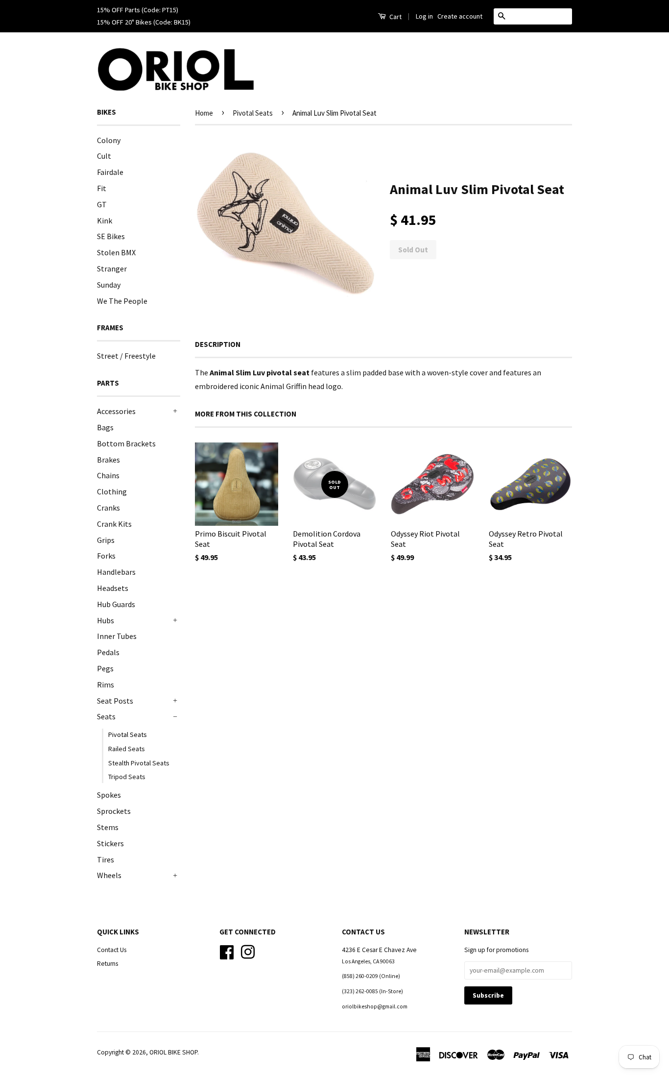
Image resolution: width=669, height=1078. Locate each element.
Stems (108, 827)
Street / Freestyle (126, 356)
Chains (108, 475)
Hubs (105, 620)
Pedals (108, 652)
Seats (106, 716)
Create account (459, 16)
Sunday (108, 285)
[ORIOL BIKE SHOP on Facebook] (226, 951)
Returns (107, 963)
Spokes (109, 795)
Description (217, 344)
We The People (122, 301)
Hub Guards (116, 604)
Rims (105, 684)
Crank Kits (114, 524)
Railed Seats (126, 748)
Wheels (109, 875)
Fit (101, 188)
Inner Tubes (117, 636)
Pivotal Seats (127, 734)
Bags (105, 427)
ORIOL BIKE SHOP (173, 1052)
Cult (104, 156)
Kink (104, 220)
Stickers (110, 843)
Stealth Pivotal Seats (138, 763)
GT (102, 204)
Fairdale (110, 172)
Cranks (108, 508)
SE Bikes (111, 236)
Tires (105, 859)
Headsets (112, 588)
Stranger (112, 268)
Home (204, 113)
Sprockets (114, 811)
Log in (424, 16)
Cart (395, 16)
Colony (108, 140)
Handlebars (116, 572)
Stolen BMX (116, 252)
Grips (106, 540)
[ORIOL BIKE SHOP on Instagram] (247, 951)
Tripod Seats (126, 776)
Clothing (112, 491)
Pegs (105, 668)
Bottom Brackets (126, 443)
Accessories (116, 411)
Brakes (108, 460)
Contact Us (111, 950)
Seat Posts (115, 701)
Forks (106, 556)
